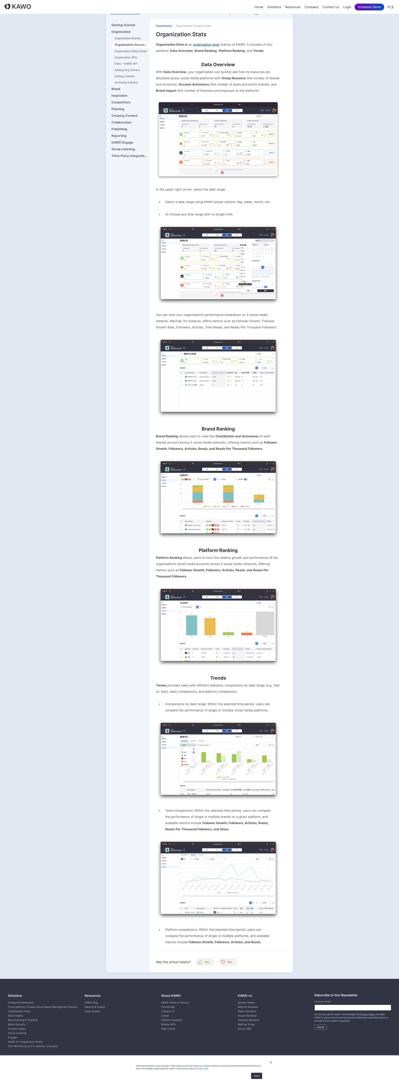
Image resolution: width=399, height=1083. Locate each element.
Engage (12, 1037)
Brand (115, 89)
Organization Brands (128, 38)
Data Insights (15, 1015)
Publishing (119, 129)
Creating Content (124, 116)
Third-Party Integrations (129, 156)
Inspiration (119, 95)
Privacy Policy (202, 1068)
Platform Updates (171, 1020)
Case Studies (92, 1011)
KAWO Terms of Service (175, 1002)
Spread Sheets (246, 1002)
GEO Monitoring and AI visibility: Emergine (33, 1046)
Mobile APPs (168, 1024)
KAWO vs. (245, 996)
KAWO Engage (122, 142)
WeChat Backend (248, 1006)
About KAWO (171, 996)
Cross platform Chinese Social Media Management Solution (42, 1006)
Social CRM (244, 1028)
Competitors (120, 102)
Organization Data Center (131, 51)
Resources (292, 7)
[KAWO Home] (17, 7)
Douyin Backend (247, 1015)
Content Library (17, 1028)
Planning (117, 109)
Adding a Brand (125, 76)
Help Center (168, 1028)
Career (165, 1015)
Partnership (168, 1006)
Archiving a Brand (126, 82)
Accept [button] (257, 1075)
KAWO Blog (91, 1002)
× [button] (271, 1061)
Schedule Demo (369, 7)
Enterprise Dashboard (20, 1002)
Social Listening (123, 149)
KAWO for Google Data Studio (25, 1041)
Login (347, 7)
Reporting (119, 136)
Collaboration (121, 122)
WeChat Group (246, 1024)
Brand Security (16, 1024)
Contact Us (331, 7)
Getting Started (123, 25)
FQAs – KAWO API (126, 63)
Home (259, 7)
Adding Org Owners (127, 70)
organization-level (206, 44)
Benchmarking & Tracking (23, 1020)
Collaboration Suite (19, 1011)
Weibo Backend (247, 1011)
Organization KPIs (126, 57)
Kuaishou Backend (248, 1020)
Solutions (274, 7)
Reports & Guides (95, 1006)
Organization (121, 32)
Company (312, 7)
